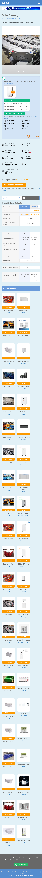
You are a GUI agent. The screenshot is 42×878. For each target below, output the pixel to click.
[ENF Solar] (6, 3)
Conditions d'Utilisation (7, 872)
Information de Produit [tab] (12, 198)
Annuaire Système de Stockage (12, 23)
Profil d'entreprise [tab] (31, 198)
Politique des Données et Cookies (24, 872)
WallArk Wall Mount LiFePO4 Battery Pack (21, 81)
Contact (38, 872)
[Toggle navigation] (39, 2)
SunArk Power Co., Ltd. (11, 83)
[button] (18, 72)
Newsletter (21, 873)
